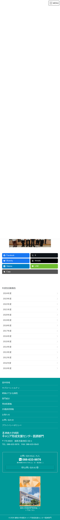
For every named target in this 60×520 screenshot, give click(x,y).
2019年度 (7, 320)
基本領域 (6, 382)
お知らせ (6, 414)
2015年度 (7, 341)
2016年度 (7, 336)
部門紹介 (6, 398)
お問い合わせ (8, 420)
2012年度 (7, 357)
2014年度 (7, 347)
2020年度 (7, 315)
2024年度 (7, 293)
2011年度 (7, 363)
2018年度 (7, 325)
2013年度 (7, 352)
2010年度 (7, 368)
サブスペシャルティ (11, 388)
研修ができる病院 (10, 393)
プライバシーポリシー (12, 425)
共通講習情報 (8, 409)
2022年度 (7, 304)
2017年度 (7, 331)
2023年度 (7, 299)
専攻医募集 (7, 404)
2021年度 (7, 309)
